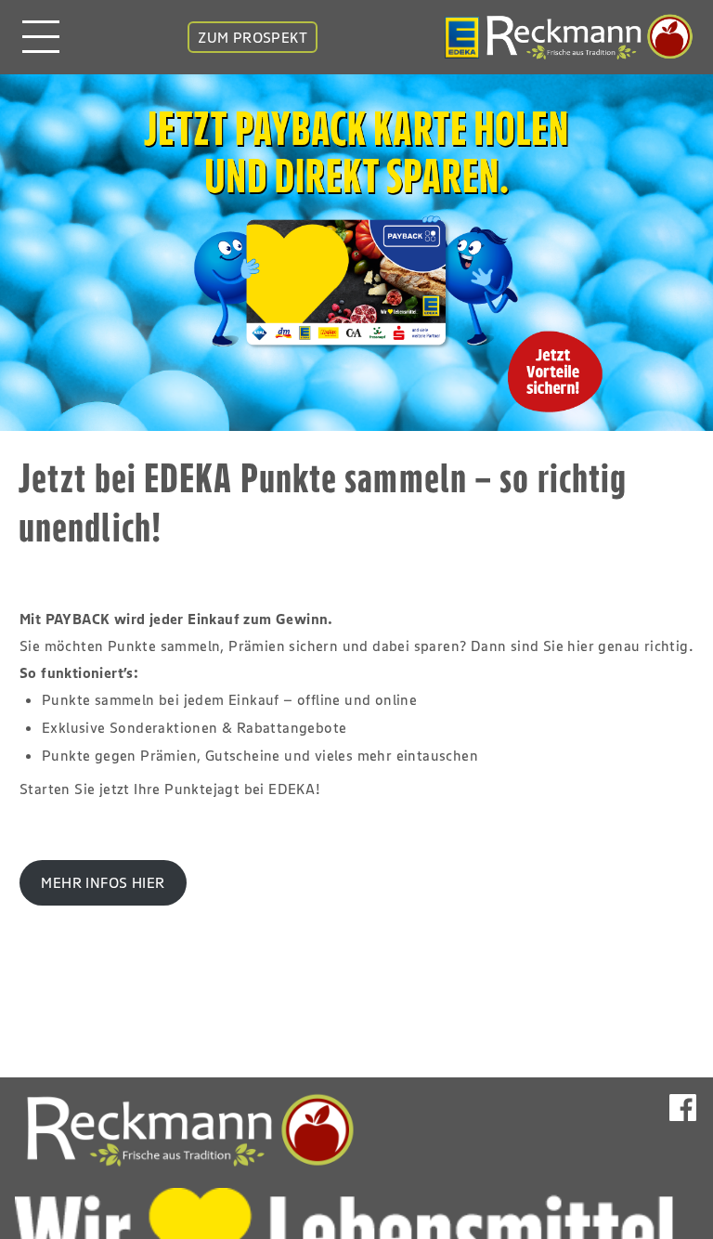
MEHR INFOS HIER (102, 882)
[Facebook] (683, 1125)
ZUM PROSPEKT (252, 37)
